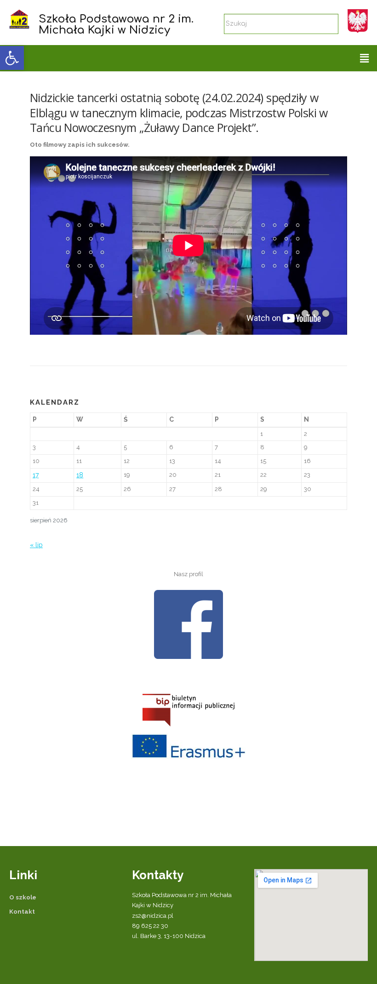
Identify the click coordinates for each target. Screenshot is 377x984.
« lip (36, 545)
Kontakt (22, 911)
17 (36, 475)
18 (79, 475)
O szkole (22, 897)
